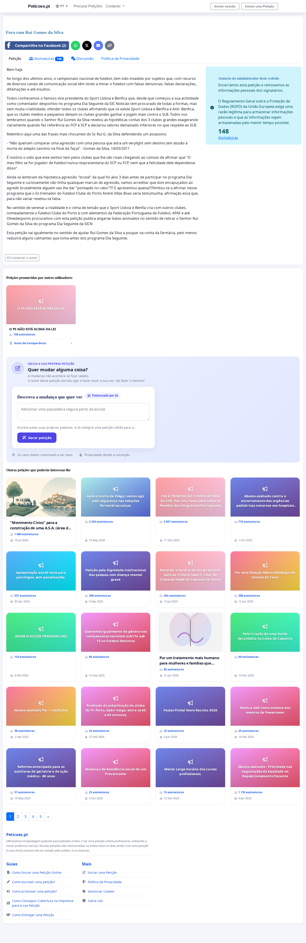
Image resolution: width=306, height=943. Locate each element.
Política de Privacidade (120, 58)
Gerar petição (40, 437)
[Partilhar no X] (87, 45)
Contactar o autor (24, 258)
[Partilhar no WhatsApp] (75, 45)
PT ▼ (64, 6)
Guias (11, 864)
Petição (15, 58)
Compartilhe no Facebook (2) (40, 45)
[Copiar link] (109, 45)
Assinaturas (47, 58)
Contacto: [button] (114, 6)
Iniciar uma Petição (259, 6)
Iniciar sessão (225, 6)
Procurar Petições (88, 6)
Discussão (84, 58)
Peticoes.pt (39, 6)
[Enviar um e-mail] (98, 45)
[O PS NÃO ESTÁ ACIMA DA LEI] (41, 316)
